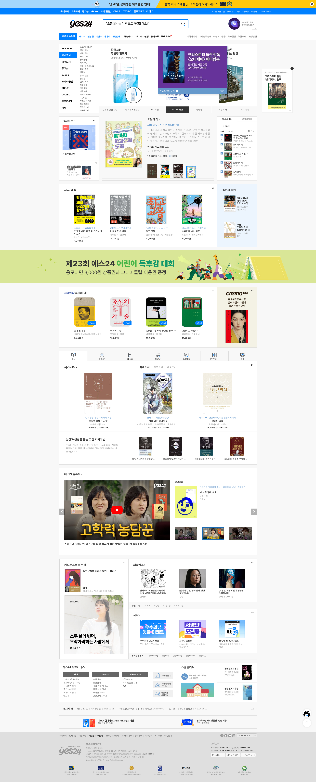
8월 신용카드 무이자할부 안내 (95, 709)
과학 (86, 56)
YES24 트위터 (229, 735)
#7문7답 (167, 605)
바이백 (107, 36)
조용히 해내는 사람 (98, 421)
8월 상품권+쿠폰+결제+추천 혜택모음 (141, 709)
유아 (81, 75)
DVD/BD (66, 94)
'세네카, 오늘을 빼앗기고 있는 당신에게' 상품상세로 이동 (237, 138)
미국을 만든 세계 (118, 231)
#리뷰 (147, 605)
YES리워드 (163, 684)
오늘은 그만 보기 (167, 91)
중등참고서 (84, 107)
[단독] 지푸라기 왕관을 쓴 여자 (161, 330)
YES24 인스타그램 (233, 735)
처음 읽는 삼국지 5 (158, 421)
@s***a (202, 656)
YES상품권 (127, 686)
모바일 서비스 (99, 692)
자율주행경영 (69, 154)
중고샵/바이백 (69, 689)
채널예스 (138, 564)
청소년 (82, 78)
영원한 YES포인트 (71, 679)
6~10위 (230, 131)
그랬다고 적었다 (190, 330)
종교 (86, 53)
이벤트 (99, 36)
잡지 (86, 69)
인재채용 (72, 735)
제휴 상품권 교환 (130, 682)
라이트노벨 (89, 66)
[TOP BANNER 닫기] (312, 4)
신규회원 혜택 (69, 686)
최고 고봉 (150, 231)
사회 (81, 56)
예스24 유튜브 (72, 474)
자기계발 (83, 63)
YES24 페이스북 (225, 735)
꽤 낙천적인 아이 (208, 492)
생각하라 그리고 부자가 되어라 (237, 459)
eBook (65, 75)
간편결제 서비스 (100, 696)
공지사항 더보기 (253, 709)
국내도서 (66, 55)
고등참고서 (84, 110)
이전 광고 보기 (252, 28)
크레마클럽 (67, 81)
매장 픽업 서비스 (100, 686)
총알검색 (97, 682)
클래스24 (155, 36)
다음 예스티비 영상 (254, 512)
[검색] (183, 24)
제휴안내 (148, 735)
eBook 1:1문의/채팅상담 (242, 750)
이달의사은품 (219, 36)
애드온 (66, 696)
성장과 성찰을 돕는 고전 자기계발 (85, 439)
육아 (86, 82)
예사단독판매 (205, 36)
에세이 (89, 47)
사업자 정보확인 (148, 754)
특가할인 (232, 36)
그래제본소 (69, 121)
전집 (86, 75)
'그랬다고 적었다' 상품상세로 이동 (237, 156)
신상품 (91, 36)
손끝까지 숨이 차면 (191, 231)
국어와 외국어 (85, 94)
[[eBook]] (85, 312)
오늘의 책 (152, 119)
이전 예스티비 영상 (62, 512)
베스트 (82, 36)
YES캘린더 (163, 675)
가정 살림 (83, 85)
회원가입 (221, 12)
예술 (81, 53)
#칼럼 (156, 605)
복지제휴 (158, 735)
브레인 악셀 (217, 421)
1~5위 (222, 131)
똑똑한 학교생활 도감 (158, 146)
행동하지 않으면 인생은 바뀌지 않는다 (180, 459)
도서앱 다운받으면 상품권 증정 (188, 709)
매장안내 (116, 36)
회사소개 (62, 735)
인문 (81, 50)
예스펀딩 (144, 36)
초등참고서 (84, 104)
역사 (86, 50)
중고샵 (65, 68)
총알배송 (97, 679)
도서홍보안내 (126, 735)
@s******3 (177, 656)
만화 (81, 66)
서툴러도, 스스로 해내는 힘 (163, 125)
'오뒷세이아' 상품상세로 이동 (237, 165)
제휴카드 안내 (69, 692)
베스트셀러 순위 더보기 (251, 131)
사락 (136, 36)
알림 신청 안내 (99, 689)
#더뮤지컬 (178, 605)
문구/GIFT (67, 101)
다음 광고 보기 (255, 28)
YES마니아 (127, 679)
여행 (81, 69)
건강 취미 (83, 88)
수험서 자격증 (85, 101)
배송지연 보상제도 (163, 693)
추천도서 (242, 36)
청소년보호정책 (112, 735)
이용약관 (82, 735)
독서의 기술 (115, 330)
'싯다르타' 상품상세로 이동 (237, 174)
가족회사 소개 (247, 735)
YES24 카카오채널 (222, 735)
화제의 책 (75, 292)
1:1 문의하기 (218, 755)
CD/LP (65, 88)
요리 (81, 82)
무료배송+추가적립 (71, 682)
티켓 (64, 107)
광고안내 (138, 735)
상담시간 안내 (248, 755)
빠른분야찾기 (68, 36)
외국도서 (66, 61)
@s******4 (190, 656)
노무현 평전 (80, 330)
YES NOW (67, 48)
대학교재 (83, 91)
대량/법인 (252, 36)
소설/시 (83, 47)
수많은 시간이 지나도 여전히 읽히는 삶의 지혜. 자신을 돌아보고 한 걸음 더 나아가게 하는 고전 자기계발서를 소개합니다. (92, 448)
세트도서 (171, 367)
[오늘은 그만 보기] (291, 69)
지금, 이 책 (70, 190)
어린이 (82, 72)
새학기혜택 (192, 36)
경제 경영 (83, 59)
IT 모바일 (83, 98)
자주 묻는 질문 (233, 755)
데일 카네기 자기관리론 (205, 459)
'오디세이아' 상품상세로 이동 (237, 147)
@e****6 (166, 656)
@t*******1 (153, 656)
